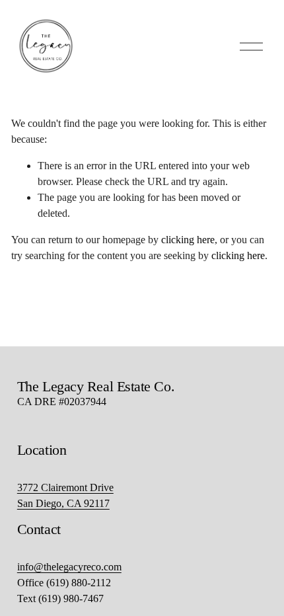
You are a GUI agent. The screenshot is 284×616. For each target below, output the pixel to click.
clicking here (188, 239)
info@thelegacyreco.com (69, 566)
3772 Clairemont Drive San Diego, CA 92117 (65, 495)
